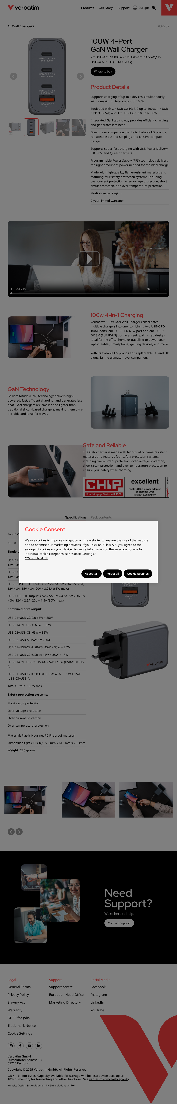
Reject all (112, 574)
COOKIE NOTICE (36, 558)
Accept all (91, 574)
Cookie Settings (138, 574)
